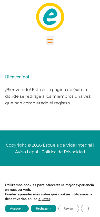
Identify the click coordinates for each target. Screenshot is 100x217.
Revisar (69, 208)
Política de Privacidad (63, 151)
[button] (50, 40)
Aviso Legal (26, 151)
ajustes (44, 199)
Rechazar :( (43, 208)
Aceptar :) (17, 208)
